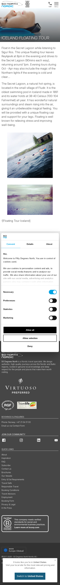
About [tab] (49, 244)
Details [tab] (30, 244)
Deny (30, 346)
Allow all (30, 330)
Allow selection (30, 338)
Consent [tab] (11, 244)
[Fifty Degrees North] (12, 4)
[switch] (53, 300)
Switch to (30, 576)
